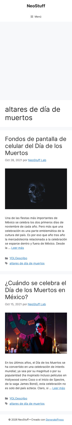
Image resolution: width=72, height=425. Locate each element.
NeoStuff (36, 5)
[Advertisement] (36, 59)
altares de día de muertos (27, 263)
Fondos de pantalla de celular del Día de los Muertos (35, 145)
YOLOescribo (18, 258)
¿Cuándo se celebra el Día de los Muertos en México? (35, 289)
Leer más (17, 248)
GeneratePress (55, 419)
